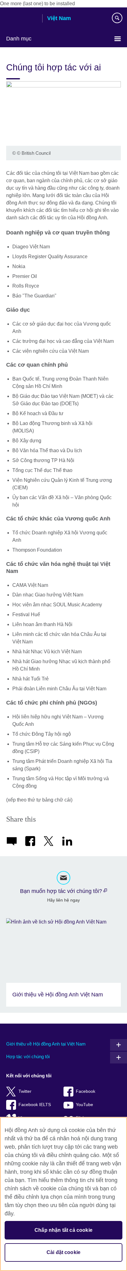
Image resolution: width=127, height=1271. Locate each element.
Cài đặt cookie (63, 1252)
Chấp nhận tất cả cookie (63, 1230)
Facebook (85, 1091)
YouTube (84, 1104)
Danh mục (18, 39)
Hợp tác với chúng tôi (28, 1056)
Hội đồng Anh (22, 18)
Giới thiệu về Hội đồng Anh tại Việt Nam (46, 1043)
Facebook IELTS (34, 1104)
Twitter (24, 1091)
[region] (63, 1194)
